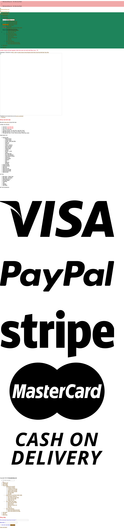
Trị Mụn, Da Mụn (11, 20)
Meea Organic (8, 138)
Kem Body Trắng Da (12, 29)
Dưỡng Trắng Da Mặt (12, 22)
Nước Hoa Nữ (8, 147)
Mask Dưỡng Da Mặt (12, 24)
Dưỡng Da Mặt (6, 164)
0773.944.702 (10, 127)
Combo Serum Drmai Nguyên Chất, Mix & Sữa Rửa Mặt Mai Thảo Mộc (33, 52)
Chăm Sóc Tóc (11, 32)
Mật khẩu (2, 522)
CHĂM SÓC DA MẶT (10, 19)
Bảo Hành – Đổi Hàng (7, 177)
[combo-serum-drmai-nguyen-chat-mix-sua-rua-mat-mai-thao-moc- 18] (31, 114)
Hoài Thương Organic (10, 156)
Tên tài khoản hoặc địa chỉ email (8, 520)
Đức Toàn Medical (9, 154)
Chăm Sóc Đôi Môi (7, 170)
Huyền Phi (7, 157)
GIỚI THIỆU (5, 15)
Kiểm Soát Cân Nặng (12, 35)
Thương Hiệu (5, 137)
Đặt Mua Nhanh (6, 180)
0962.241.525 (10, 128)
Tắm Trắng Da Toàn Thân (13, 30)
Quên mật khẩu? (3, 527)
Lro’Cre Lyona (8, 140)
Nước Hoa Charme (10, 41)
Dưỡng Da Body (6, 165)
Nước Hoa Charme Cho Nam (14, 43)
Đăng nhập (13, 525)
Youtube (4, 184)
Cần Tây (9, 38)
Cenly (6, 152)
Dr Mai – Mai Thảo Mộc (10, 141)
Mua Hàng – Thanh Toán (8, 176)
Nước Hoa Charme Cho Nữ (14, 42)
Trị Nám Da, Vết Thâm (12, 21)
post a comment (19, 116)
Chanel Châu (8, 148)
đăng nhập (6, 122)
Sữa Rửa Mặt (11, 25)
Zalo (4, 182)
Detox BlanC (8, 158)
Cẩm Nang (5, 45)
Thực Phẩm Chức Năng (11, 33)
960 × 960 (14, 52)
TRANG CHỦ (5, 13)
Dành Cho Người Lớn (12, 37)
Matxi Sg (7, 162)
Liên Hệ (4, 47)
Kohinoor (7, 159)
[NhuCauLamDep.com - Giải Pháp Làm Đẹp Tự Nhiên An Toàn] (4, 12)
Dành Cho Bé (10, 36)
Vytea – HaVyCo (9, 145)
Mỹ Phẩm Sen (8, 153)
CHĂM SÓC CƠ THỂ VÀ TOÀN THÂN (14, 27)
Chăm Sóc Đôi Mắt (12, 31)
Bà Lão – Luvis (8, 151)
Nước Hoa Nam (8, 146)
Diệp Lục (10, 40)
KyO (6, 161)
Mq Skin (7, 163)
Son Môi (9, 26)
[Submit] (3, 21)
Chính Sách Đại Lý (7, 179)
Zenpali (7, 149)
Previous (2, 117)
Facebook (5, 181)
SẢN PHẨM (5, 17)
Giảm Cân (5, 167)
